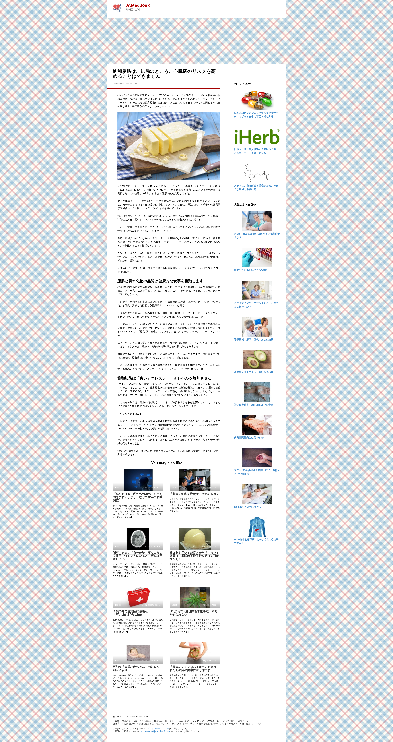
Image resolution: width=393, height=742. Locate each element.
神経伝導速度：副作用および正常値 (253, 404)
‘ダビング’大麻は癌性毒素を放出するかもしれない (194, 612)
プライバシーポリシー (158, 728)
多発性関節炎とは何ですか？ (250, 437)
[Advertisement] (196, 40)
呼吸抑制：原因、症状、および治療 (253, 339)
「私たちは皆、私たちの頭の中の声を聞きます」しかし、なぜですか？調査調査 (137, 497)
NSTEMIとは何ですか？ (248, 506)
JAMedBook (137, 5)
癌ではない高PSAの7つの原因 (251, 270)
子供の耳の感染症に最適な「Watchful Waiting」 (130, 612)
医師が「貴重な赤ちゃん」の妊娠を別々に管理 (136, 668)
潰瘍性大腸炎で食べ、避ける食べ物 (253, 372)
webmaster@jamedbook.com (155, 731)
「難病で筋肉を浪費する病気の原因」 (194, 494)
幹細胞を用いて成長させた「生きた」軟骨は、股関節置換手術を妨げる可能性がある (194, 556)
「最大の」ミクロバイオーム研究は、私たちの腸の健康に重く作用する (194, 668)
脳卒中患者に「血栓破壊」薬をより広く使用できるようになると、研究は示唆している (137, 556)
